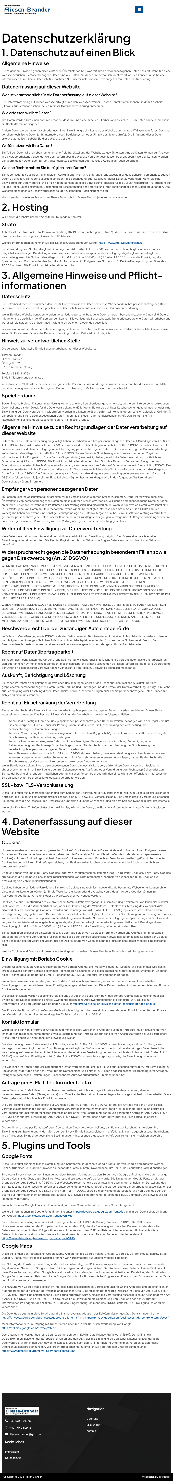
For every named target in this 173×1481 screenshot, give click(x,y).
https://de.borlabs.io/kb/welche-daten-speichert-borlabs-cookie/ (114, 1003)
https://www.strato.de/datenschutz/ (120, 242)
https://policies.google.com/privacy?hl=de (45, 1215)
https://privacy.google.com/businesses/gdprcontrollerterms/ (40, 1317)
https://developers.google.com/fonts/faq (99, 1211)
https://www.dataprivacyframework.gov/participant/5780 (38, 1238)
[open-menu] (139, 9)
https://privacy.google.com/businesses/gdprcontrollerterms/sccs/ (126, 1317)
